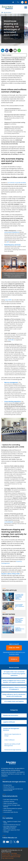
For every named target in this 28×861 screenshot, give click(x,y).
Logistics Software (9, 722)
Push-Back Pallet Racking (10, 799)
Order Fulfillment (9, 740)
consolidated (8, 522)
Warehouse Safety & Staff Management (12, 744)
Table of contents (6, 55)
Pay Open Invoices (7, 858)
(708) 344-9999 (14, 648)
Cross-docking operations (12, 401)
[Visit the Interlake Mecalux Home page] (2, 12)
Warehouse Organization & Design (12, 735)
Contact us (14, 659)
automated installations (11, 232)
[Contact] (26, 2)
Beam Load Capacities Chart (11, 830)
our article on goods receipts (17, 182)
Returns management (11, 382)
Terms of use (6, 853)
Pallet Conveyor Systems (10, 803)
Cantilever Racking (8, 801)
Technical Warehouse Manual (11, 824)
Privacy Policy (6, 855)
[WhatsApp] (15, 51)
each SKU (11, 339)
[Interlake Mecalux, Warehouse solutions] (7, 8)
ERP (8, 242)
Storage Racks (7, 785)
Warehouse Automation (10, 715)
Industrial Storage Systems (12, 749)
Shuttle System (7, 810)
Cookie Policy (16, 855)
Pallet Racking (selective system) (12, 808)
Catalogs (6, 831)
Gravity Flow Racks (8, 787)
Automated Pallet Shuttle (10, 812)
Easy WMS (8, 300)
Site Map (14, 853)
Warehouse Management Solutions (11, 729)
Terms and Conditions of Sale (11, 856)
